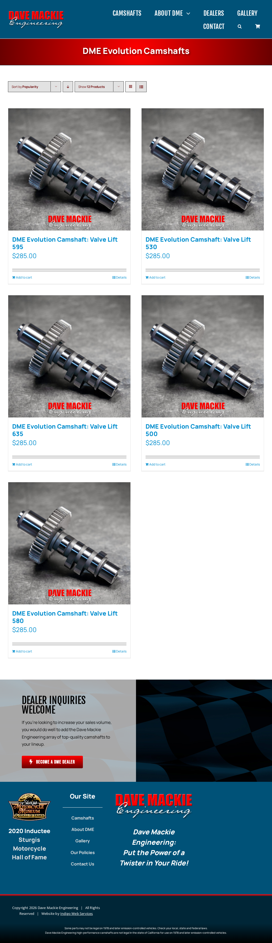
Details (121, 277)
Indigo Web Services (76, 913)
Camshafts (82, 818)
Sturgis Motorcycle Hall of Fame (29, 848)
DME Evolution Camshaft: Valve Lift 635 (65, 430)
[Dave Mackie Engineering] (36, 12)
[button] (240, 26)
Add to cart (24, 277)
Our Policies (83, 852)
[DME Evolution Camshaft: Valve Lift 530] (203, 169)
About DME (82, 829)
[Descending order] (68, 86)
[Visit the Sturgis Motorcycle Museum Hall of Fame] (29, 795)
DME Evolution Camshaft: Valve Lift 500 (198, 430)
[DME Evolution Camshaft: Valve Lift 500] (203, 356)
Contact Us (82, 864)
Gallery (82, 841)
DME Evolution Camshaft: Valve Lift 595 (65, 243)
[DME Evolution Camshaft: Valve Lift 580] (69, 543)
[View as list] (141, 87)
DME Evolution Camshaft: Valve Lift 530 (198, 243)
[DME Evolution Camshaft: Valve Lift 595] (69, 169)
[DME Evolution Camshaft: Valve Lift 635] (69, 356)
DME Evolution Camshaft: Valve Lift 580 (65, 617)
